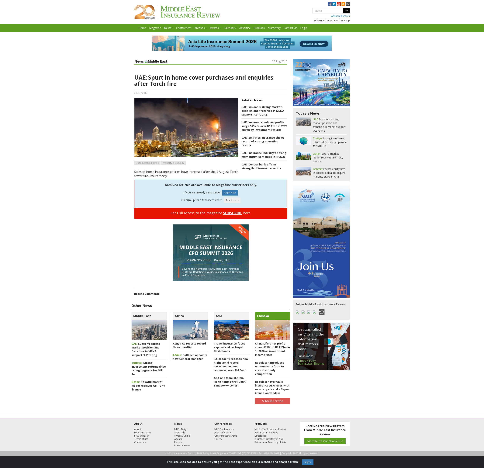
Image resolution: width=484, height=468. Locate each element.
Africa (179, 316)
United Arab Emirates (147, 163)
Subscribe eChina (272, 401)
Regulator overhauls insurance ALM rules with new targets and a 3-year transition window (272, 387)
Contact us (140, 442)
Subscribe (319, 20)
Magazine (155, 28)
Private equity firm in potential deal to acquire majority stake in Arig (329, 172)
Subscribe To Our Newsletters (325, 441)
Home (142, 28)
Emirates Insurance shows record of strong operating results (262, 141)
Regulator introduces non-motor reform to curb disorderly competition (269, 368)
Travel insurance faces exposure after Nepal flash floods (229, 347)
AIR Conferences (223, 432)
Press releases (182, 445)
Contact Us (290, 28)
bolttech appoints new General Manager (190, 357)
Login (303, 28)
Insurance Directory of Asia (268, 439)
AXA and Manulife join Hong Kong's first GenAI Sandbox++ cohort (230, 381)
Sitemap (345, 20)
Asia (219, 316)
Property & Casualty (173, 163)
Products (259, 28)
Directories (260, 435)
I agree (307, 462)
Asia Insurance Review (266, 432)
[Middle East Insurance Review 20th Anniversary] (177, 12)
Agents (178, 439)
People (178, 442)
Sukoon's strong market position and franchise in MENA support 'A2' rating (262, 110)
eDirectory (274, 28)
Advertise (245, 28)
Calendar (229, 28)
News (167, 28)
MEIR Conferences (223, 429)
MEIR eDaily (180, 429)
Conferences (184, 28)
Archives (200, 28)
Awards (214, 28)
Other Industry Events (225, 435)
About (137, 429)
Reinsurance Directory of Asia (270, 442)
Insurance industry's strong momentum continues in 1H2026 (263, 154)
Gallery (218, 439)
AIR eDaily (179, 432)
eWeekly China (182, 435)
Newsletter (333, 20)
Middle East (142, 316)
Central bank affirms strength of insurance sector (261, 166)
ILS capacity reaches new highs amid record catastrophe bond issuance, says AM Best (231, 364)
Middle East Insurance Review (270, 429)
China (261, 316)
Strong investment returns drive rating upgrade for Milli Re (148, 368)
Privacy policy (141, 435)
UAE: (140, 77)
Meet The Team (142, 432)
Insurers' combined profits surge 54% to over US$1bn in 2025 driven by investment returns (264, 126)
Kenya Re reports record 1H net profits (189, 345)
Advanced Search (340, 16)
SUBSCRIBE (232, 213)
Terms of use (141, 439)
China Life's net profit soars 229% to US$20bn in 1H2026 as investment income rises (272, 349)
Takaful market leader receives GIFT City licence (148, 385)
